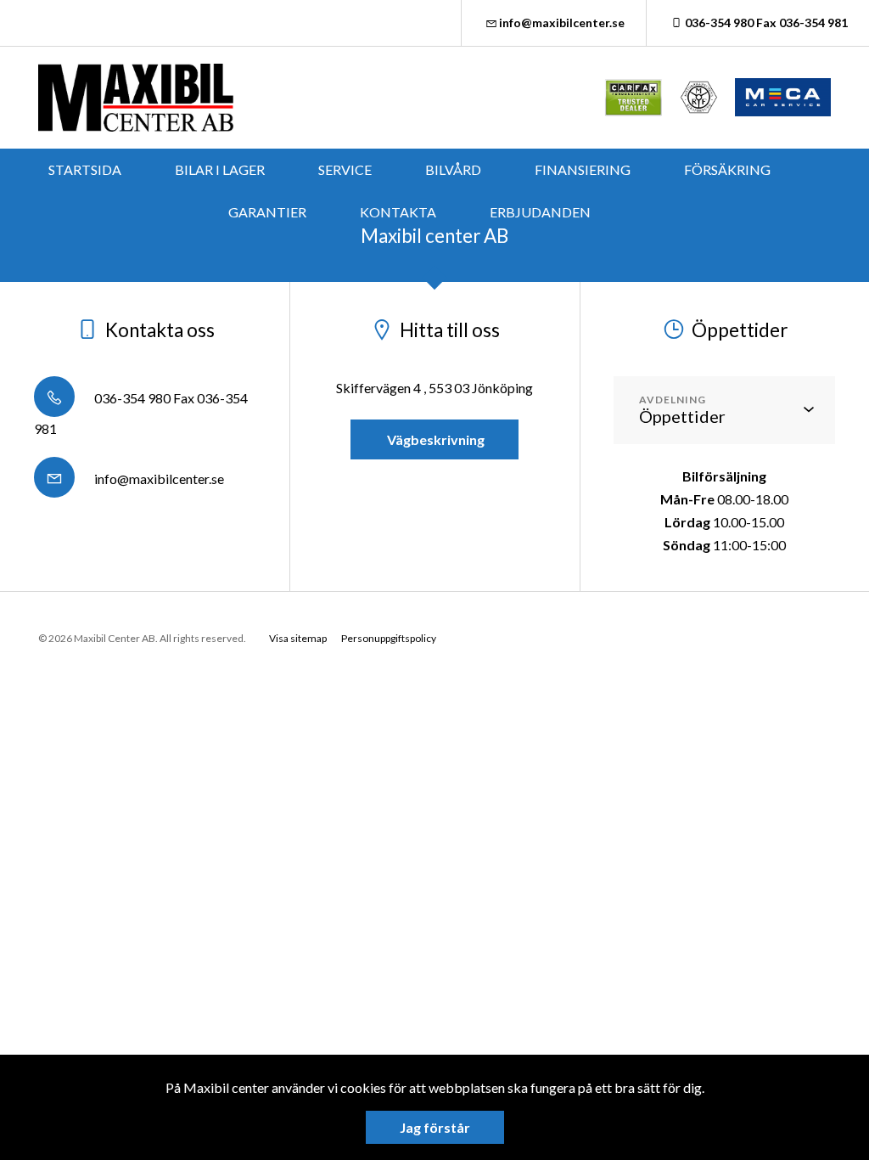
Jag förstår (435, 1127)
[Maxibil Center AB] (135, 98)
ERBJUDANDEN (540, 212)
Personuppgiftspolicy (388, 638)
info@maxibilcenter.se (562, 22)
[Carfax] (633, 97)
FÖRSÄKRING (727, 169)
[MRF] (699, 97)
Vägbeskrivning (434, 439)
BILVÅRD (453, 169)
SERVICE (345, 169)
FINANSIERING (583, 169)
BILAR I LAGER (220, 169)
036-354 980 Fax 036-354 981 (766, 22)
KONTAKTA (398, 212)
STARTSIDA (84, 169)
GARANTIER (267, 212)
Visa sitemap (298, 638)
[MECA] (783, 97)
